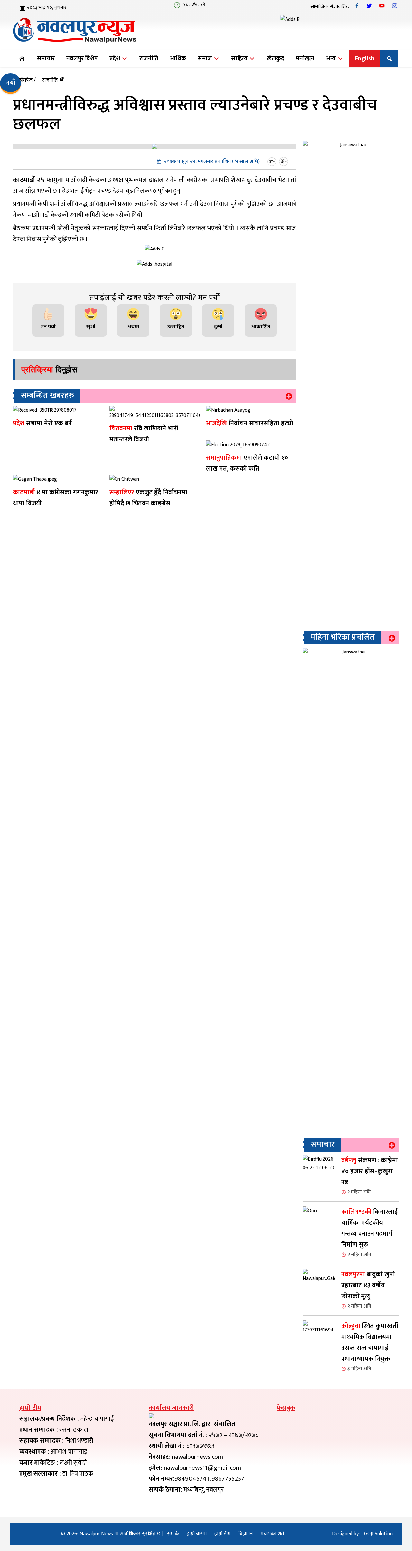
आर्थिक (178, 58)
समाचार (46, 58)
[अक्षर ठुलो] (284, 161)
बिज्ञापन (245, 1533)
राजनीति (148, 58)
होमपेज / (27, 80)
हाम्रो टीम (222, 1533)
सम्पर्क (173, 1533)
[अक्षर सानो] (272, 161)
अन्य (331, 58)
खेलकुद (275, 58)
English (365, 58)
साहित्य (240, 58)
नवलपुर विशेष (82, 58)
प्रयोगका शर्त (272, 1533)
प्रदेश (115, 58)
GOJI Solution (378, 1533)
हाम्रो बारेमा (197, 1533)
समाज (205, 58)
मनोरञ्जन (305, 58)
